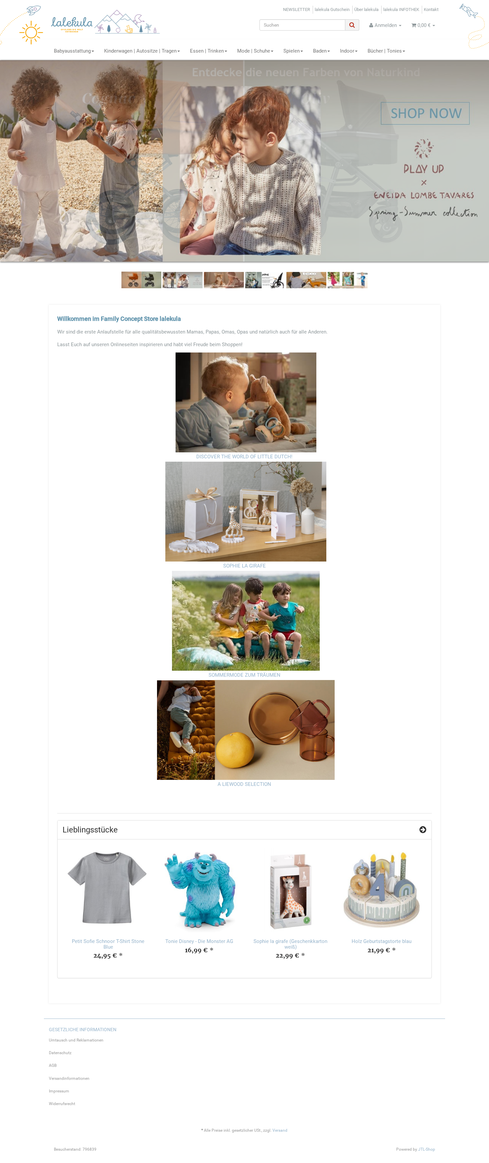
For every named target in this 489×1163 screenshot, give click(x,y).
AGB (53, 1065)
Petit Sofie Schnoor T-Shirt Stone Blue (108, 944)
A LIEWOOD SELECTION (244, 784)
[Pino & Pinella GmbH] (111, 24)
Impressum (59, 1090)
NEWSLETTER (296, 9)
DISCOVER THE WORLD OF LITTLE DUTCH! (244, 457)
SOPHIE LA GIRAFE (244, 566)
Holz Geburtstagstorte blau (381, 941)
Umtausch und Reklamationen (76, 1040)
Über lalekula (366, 9)
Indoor (347, 51)
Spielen (291, 51)
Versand (279, 1130)
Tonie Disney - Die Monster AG (199, 941)
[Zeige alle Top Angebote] (422, 829)
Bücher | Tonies (385, 51)
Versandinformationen (69, 1078)
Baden (320, 51)
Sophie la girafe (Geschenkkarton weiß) (290, 944)
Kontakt (431, 9)
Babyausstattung (72, 51)
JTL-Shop (426, 1149)
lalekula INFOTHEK (401, 9)
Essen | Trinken (207, 51)
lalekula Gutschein (332, 9)
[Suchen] (352, 25)
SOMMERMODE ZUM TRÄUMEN (244, 675)
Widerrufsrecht (62, 1103)
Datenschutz (60, 1052)
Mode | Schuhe (253, 51)
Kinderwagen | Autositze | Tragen (140, 51)
